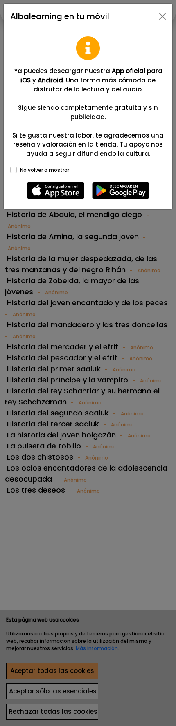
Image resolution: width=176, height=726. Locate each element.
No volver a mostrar (44, 170)
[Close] (162, 16)
